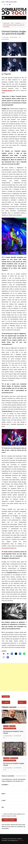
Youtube (10, 4)
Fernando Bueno (8, 735)
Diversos (6, 726)
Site (3, 807)
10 (5, 769)
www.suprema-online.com (9, 548)
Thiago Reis (6, 37)
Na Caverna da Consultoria (9, 728)
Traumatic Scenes (7, 90)
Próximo (21, 702)
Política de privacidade (11, 2)
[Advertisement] (14, 677)
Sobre (3, 2)
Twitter (5, 4)
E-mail (4, 800)
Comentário (5, 784)
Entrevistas (6, 39)
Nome (4, 793)
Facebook (2, 5)
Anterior (7, 702)
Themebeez (21, 840)
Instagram (7, 4)
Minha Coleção (14, 758)
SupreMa (6, 696)
